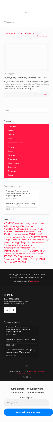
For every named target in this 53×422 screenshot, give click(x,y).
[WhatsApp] (23, 377)
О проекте (12, 127)
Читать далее (42, 94)
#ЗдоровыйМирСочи (36, 229)
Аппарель (34, 281)
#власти (26, 237)
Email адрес (26, 398)
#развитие (11, 256)
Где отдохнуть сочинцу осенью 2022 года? (26, 77)
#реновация (26, 256)
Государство (13, 147)
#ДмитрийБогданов (16, 228)
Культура (11, 155)
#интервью (31, 239)
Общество (12, 167)
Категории (9, 34)
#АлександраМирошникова (32, 224)
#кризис (7, 243)
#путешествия (37, 253)
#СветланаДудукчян (32, 231)
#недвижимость (28, 248)
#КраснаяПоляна (11, 231)
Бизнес (10, 139)
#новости (11, 250)
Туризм (10, 175)
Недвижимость (13, 163)
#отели (19, 253)
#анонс (25, 234)
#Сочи (8, 234)
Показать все (42, 36)
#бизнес (35, 234)
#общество (36, 250)
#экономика (18, 261)
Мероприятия (13, 159)
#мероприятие (25, 245)
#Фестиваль (17, 234)
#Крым (20, 231)
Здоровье (11, 151)
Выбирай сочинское (15, 143)
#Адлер (18, 224)
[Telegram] (30, 377)
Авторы (29, 34)
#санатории (38, 256)
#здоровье (9, 239)
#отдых (13, 253)
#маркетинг (10, 245)
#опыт (7, 253)
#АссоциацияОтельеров (19, 226)
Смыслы (11, 135)
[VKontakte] (27, 377)
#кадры (40, 240)
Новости (11, 131)
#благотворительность (13, 237)
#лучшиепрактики (38, 243)
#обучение (23, 251)
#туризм (39, 259)
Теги (18, 34)
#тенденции (23, 258)
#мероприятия (12, 247)
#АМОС (9, 223)
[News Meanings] (26, 5)
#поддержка (27, 253)
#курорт (26, 242)
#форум (7, 262)
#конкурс (46, 240)
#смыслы (9, 259)
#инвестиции (20, 240)
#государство (39, 236)
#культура (15, 242)
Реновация (12, 171)
